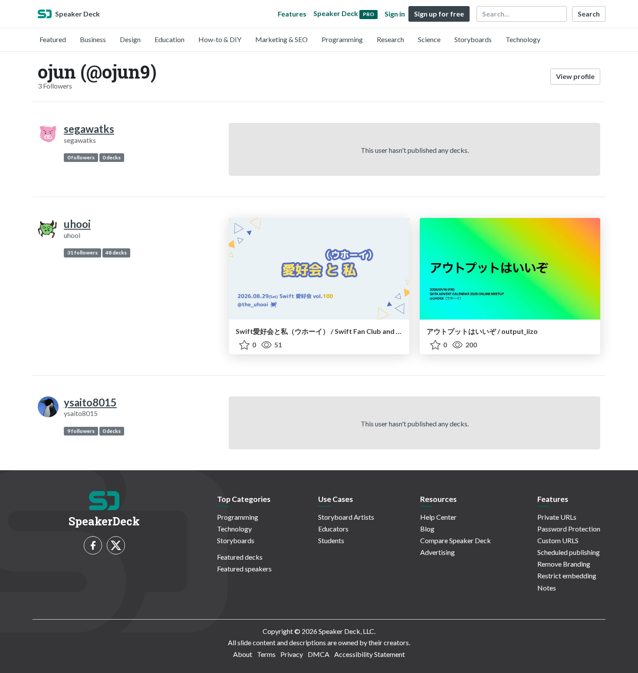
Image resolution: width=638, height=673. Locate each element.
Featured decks (240, 557)
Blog (427, 529)
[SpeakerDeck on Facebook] (93, 545)
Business (93, 39)
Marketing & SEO (281, 39)
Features (292, 14)
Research (390, 39)
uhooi (77, 224)
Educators (333, 529)
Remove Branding (563, 564)
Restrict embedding (566, 575)
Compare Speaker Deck (455, 540)
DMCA (318, 654)
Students (331, 540)
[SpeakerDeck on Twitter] (116, 545)
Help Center (438, 517)
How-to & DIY (219, 39)
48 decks (116, 252)
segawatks (89, 128)
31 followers (82, 252)
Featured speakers (244, 568)
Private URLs (556, 517)
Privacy (291, 654)
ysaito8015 (90, 402)
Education (169, 39)
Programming (342, 39)
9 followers (81, 431)
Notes (546, 588)
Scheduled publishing (568, 552)
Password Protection (568, 529)
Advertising (437, 552)
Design (130, 39)
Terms (266, 654)
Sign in (395, 14)
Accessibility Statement (369, 654)
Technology (523, 39)
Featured (52, 39)
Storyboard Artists (346, 517)
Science (429, 39)
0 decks (111, 157)
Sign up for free (439, 14)
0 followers (81, 157)
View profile (575, 76)
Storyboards (473, 39)
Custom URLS (558, 540)
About (242, 654)
